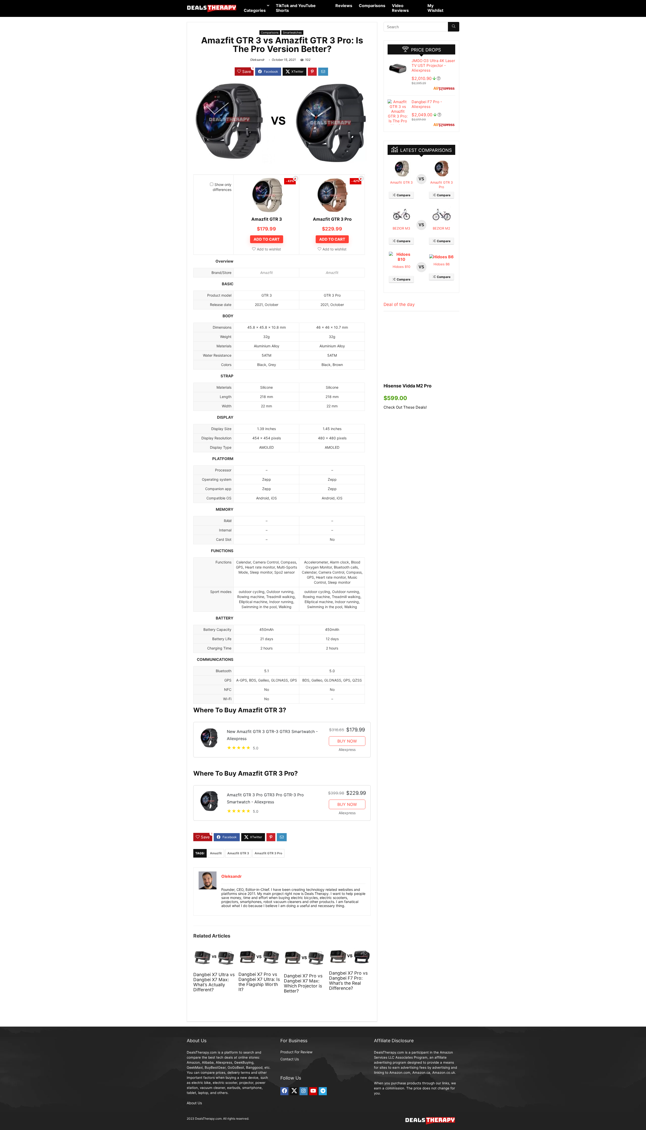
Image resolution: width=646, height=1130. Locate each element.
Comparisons (372, 5)
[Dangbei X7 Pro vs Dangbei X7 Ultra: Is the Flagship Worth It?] (259, 951)
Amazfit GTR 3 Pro (332, 219)
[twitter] (294, 1091)
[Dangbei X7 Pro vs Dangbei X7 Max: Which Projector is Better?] (305, 951)
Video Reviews (400, 8)
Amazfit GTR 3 (266, 219)
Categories (255, 10)
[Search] (453, 27)
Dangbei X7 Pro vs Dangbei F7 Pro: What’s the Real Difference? (348, 980)
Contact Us (289, 1059)
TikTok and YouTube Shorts (296, 8)
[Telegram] (323, 1091)
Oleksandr (257, 60)
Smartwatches (292, 32)
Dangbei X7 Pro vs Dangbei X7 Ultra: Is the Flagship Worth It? (259, 982)
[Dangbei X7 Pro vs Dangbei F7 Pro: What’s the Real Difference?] (350, 951)
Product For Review (296, 1052)
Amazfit (266, 272)
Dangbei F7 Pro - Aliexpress (427, 104)
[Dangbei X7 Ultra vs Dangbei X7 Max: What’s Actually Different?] (214, 951)
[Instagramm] (304, 1091)
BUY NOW (347, 741)
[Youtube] (313, 1091)
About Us (194, 1103)
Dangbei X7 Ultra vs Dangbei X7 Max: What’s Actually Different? (214, 982)
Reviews (343, 5)
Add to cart (267, 239)
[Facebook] (284, 1091)
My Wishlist (435, 8)
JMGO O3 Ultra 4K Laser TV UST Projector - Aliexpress (433, 65)
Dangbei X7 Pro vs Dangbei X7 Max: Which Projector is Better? (303, 983)
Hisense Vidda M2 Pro (408, 385)
